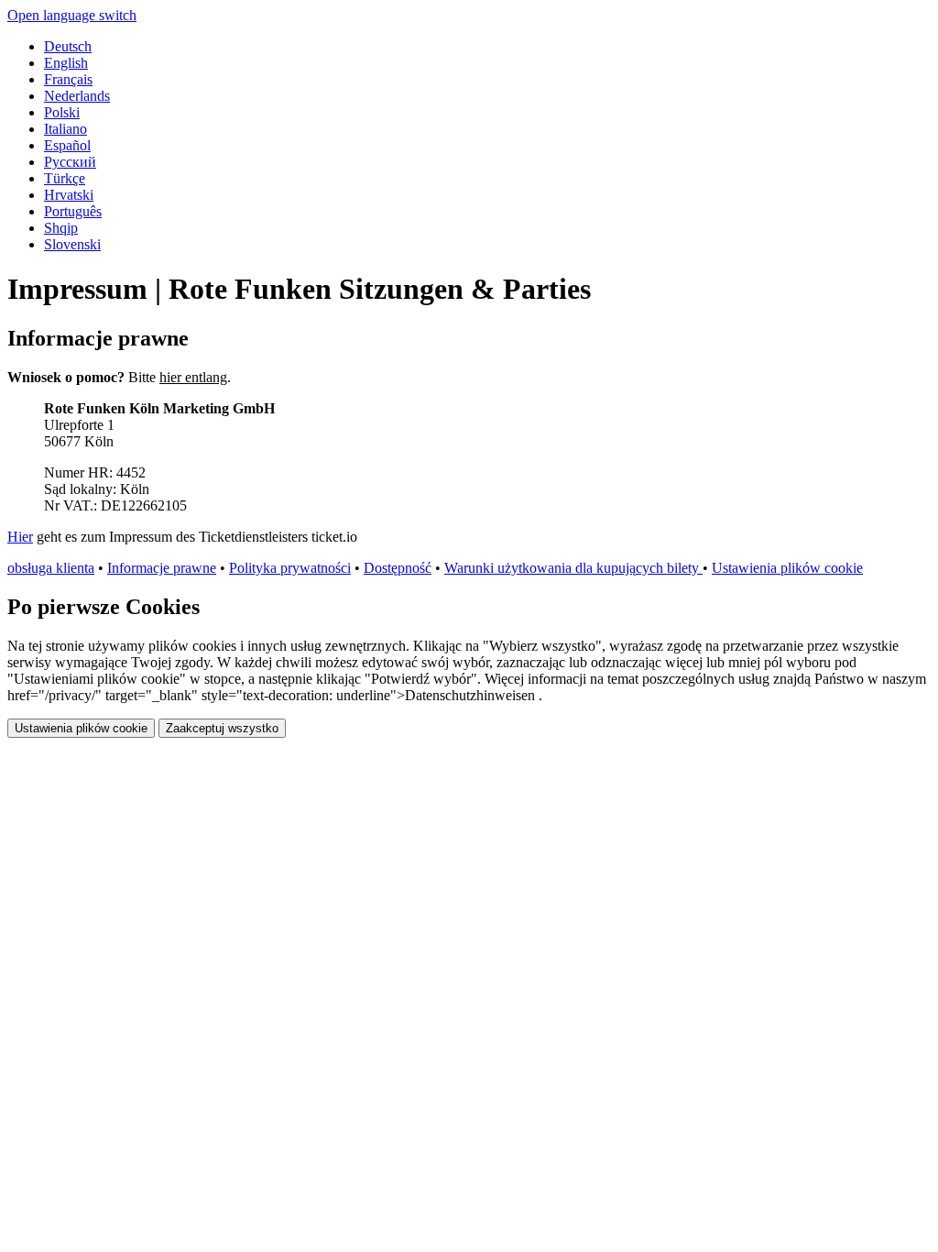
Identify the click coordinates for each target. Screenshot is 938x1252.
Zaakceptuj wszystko (222, 728)
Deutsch (68, 46)
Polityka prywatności (290, 568)
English (66, 63)
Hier (20, 536)
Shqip (61, 228)
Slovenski (72, 244)
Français (68, 79)
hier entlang (193, 377)
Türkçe (64, 178)
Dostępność (397, 568)
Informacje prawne (161, 568)
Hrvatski (68, 195)
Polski (62, 112)
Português (73, 211)
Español (67, 145)
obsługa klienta (50, 568)
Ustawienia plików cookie (787, 568)
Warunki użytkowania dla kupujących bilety (573, 568)
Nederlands (77, 96)
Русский (70, 162)
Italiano (65, 129)
